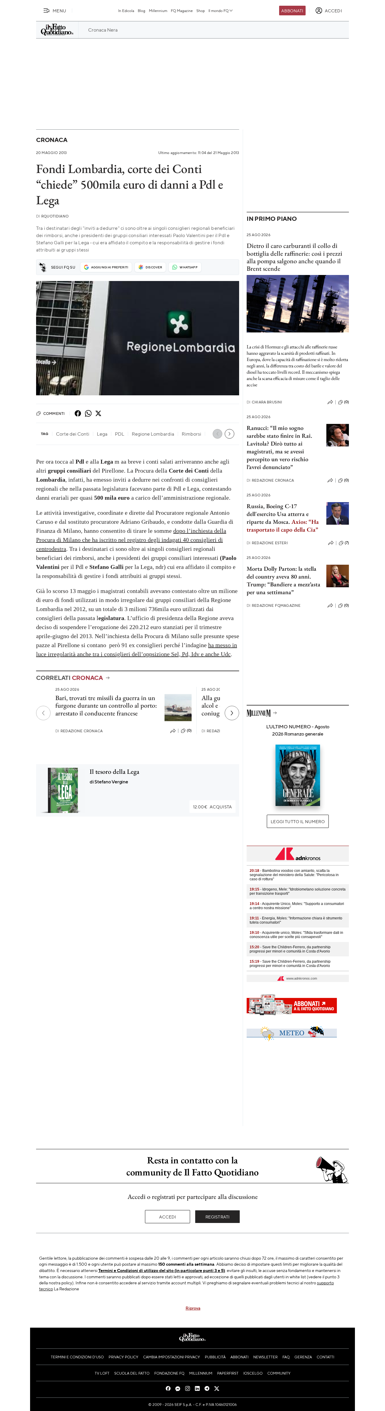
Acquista (212, 806)
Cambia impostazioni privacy (171, 1356)
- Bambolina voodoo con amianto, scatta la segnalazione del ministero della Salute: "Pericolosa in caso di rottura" (294, 875)
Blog (141, 10)
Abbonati (292, 10)
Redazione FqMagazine (273, 605)
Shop (200, 10)
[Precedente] (43, 713)
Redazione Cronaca (79, 731)
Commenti (54, 413)
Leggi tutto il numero (298, 821)
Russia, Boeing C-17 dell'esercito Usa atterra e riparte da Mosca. (278, 514)
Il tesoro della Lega (114, 771)
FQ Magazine (182, 10)
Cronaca (51, 140)
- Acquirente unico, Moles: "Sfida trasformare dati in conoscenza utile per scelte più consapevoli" (296, 935)
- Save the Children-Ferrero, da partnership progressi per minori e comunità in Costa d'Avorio (290, 949)
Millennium (158, 10)
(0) (189, 730)
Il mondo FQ (218, 10)
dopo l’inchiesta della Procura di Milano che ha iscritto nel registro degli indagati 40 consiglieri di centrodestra (131, 539)
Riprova (193, 1308)
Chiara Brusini (264, 402)
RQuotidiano (52, 216)
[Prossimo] (232, 713)
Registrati (217, 1216)
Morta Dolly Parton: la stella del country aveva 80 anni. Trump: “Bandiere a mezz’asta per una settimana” (283, 580)
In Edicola (126, 10)
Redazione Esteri (267, 543)
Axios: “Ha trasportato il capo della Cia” (283, 525)
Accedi (167, 1216)
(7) (347, 543)
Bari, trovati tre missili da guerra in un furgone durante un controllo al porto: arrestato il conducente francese (106, 705)
